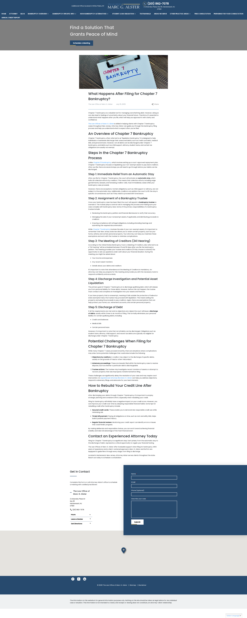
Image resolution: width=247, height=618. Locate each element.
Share (156, 104)
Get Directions (76, 524)
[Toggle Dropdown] (48, 14)
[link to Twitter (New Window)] (78, 579)
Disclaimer (142, 585)
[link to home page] (123, 6)
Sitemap (133, 585)
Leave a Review (77, 519)
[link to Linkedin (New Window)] (84, 579)
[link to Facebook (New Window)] (72, 579)
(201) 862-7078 (78, 510)
